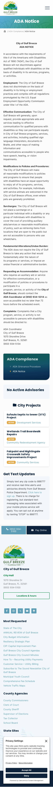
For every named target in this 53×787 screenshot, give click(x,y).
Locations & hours (26, 595)
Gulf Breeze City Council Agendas (21, 650)
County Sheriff (11, 709)
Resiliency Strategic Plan (16, 641)
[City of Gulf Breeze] (5, 31)
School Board (10, 722)
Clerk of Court (11, 704)
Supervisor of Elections (15, 713)
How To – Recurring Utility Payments (23, 659)
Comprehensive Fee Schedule (19, 681)
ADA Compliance (22, 359)
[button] (47, 7)
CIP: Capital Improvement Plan (19, 646)
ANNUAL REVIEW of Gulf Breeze (20, 632)
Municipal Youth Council (16, 676)
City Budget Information (16, 637)
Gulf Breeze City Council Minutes (21, 655)
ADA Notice (19, 371)
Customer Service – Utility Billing (20, 664)
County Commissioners (15, 700)
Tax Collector (10, 718)
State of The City (12, 628)
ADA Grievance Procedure (27, 366)
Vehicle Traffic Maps (14, 685)
